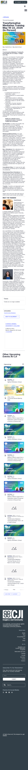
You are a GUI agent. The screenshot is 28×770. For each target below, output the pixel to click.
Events (23, 659)
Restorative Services (20, 651)
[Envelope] (12, 692)
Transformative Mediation (10, 312)
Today (14, 589)
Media (23, 633)
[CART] (24, 6)
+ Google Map (9, 331)
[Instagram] (3, 692)
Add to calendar (11, 316)
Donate (23, 655)
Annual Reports (21, 636)
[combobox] (14, 685)
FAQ (24, 638)
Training (23, 653)
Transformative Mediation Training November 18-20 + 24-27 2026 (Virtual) (15, 520)
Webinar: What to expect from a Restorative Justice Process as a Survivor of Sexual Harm (15, 419)
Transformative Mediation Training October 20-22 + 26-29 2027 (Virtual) (15, 583)
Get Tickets (9, 379)
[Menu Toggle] (25, 10)
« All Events (6, 17)
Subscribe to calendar (11, 594)
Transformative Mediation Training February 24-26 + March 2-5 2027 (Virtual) (14, 561)
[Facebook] (6, 692)
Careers (23, 660)
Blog (24, 635)
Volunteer (22, 657)
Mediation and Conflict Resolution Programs (20, 648)
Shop (23, 640)
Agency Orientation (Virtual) (14, 382)
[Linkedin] (9, 692)
